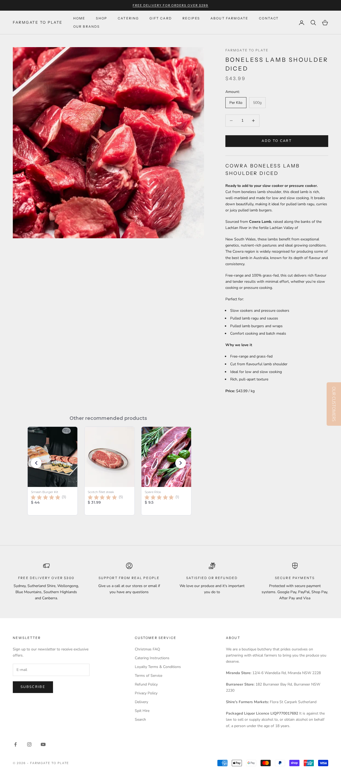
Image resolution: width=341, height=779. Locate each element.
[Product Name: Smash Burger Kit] (52, 471)
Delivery (141, 701)
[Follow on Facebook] (15, 744)
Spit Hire (142, 710)
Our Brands (86, 26)
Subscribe (33, 686)
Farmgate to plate (247, 50)
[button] (36, 463)
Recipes (191, 18)
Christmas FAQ (147, 649)
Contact (269, 18)
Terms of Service (148, 675)
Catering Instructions (152, 658)
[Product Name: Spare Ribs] (166, 471)
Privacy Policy (146, 693)
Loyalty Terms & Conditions (158, 666)
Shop (101, 18)
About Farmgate (229, 18)
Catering (128, 18)
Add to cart (277, 140)
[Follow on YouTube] (43, 744)
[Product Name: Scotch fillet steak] (109, 471)
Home (79, 18)
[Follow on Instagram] (29, 744)
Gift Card (160, 18)
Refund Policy (146, 684)
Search (140, 719)
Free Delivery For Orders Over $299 (170, 5)
